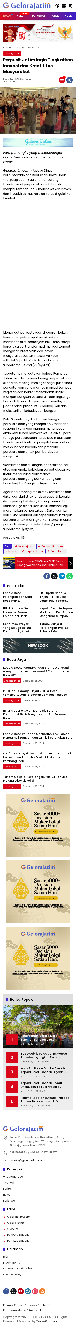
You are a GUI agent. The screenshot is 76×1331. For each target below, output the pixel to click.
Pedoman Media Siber (18, 1268)
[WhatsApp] (69, 576)
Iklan (6, 1256)
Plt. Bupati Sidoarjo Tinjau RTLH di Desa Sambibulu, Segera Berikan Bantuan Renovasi (53, 597)
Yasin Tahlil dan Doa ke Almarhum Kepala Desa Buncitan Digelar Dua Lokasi (45, 1070)
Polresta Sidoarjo (18, 1235)
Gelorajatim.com (52, 546)
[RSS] (42, 1291)
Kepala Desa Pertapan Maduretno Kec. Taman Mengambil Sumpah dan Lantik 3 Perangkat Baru (56, 612)
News (6, 1195)
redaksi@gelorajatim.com (27, 1160)
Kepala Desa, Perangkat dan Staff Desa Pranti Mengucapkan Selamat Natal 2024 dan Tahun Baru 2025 (19, 597)
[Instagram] (35, 1291)
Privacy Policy (12, 1274)
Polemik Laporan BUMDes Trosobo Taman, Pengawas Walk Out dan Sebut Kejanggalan (45, 1100)
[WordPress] (28, 1291)
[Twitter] (54, 576)
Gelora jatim (26, 546)
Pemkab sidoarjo (18, 1241)
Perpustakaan (34, 551)
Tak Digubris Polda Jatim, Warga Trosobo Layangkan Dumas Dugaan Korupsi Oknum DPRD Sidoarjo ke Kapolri (44, 1055)
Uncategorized (12, 53)
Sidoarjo (12, 1229)
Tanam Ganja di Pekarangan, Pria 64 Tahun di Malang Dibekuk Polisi (54, 628)
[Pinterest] (21, 1291)
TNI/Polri (8, 1183)
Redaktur (8, 79)
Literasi (12, 551)
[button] (57, 5)
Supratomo (58, 551)
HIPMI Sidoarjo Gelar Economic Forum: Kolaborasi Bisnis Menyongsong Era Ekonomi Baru (17, 612)
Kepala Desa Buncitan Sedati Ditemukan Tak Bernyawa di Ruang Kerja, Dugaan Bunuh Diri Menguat (43, 1085)
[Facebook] (46, 576)
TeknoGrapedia (47, 1321)
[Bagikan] (69, 80)
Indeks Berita (11, 1262)
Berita (7, 1189)
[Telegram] (62, 576)
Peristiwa (9, 1201)
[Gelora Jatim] (27, 6)
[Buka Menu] (64, 5)
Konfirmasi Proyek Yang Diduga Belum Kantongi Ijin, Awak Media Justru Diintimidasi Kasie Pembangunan (17, 628)
